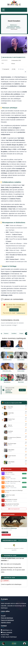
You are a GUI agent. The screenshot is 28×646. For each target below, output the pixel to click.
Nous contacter (7, 632)
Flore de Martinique (7, 618)
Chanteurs (6, 333)
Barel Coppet (21, 382)
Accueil (3, 615)
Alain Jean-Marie (7, 348)
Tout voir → (23, 469)
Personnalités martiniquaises (13, 26)
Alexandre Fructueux (7, 359)
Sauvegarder (6, 69)
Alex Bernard (21, 348)
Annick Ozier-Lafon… (7, 370)
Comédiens (13, 333)
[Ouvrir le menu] (3, 9)
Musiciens (18, 27)
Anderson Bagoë (20, 359)
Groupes (21, 333)
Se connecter (14, 310)
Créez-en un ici (21, 313)
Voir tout (22, 390)
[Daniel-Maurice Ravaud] (5, 643)
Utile (14, 69)
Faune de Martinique (7, 620)
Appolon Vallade (20, 370)
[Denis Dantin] (22, 643)
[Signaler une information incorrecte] (25, 72)
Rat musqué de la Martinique (9, 528)
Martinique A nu (13, 24)
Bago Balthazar (7, 382)
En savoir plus (5, 534)
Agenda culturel (6, 622)
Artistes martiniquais (10, 27)
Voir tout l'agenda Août (14, 508)
